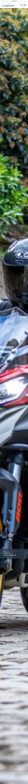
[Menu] (24, 5)
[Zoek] (20, 5)
